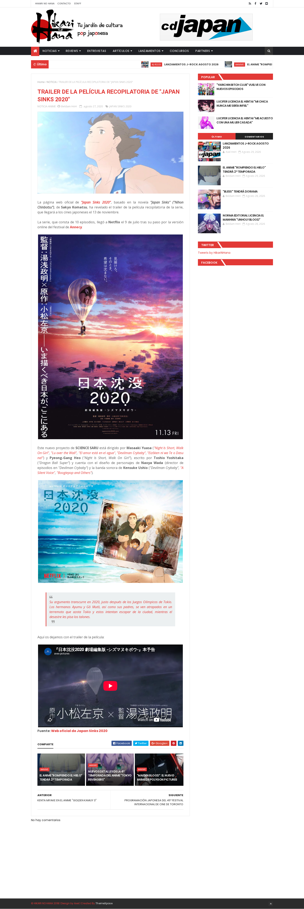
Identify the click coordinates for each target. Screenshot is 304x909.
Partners (202, 51)
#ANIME (211, 64)
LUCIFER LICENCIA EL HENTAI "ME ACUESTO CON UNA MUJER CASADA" (245, 120)
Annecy (76, 227)
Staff (77, 3)
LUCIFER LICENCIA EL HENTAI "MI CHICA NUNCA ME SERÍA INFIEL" (242, 103)
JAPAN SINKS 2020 (120, 106)
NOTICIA (52, 82)
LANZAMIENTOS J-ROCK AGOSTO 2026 (163, 64)
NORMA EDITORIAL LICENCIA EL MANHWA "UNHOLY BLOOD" (243, 217)
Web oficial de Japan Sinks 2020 (79, 730)
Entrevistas (96, 51)
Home (41, 82)
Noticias (50, 51)
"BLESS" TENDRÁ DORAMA (240, 191)
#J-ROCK (128, 64)
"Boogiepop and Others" (74, 472)
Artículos (121, 51)
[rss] (250, 3)
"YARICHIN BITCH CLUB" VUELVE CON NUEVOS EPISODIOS (241, 87)
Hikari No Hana (44, 3)
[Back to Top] (270, 904)
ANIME (52, 106)
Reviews (72, 51)
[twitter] (261, 3)
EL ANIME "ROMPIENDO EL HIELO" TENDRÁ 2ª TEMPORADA (257, 64)
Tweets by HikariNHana (214, 253)
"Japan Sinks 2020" (96, 202)
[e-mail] (266, 3)
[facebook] (255, 3)
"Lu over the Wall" (64, 453)
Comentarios (254, 136)
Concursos (179, 51)
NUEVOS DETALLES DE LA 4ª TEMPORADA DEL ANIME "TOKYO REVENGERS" (109, 775)
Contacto (64, 3)
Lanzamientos (150, 51)
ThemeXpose (104, 903)
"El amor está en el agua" (97, 453)
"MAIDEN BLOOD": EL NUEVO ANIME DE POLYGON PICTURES (157, 777)
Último (217, 136)
